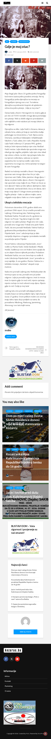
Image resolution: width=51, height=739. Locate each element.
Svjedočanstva (24, 41)
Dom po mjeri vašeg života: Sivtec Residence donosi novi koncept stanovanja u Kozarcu (24, 572)
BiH (7, 41)
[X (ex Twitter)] (11, 659)
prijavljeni (18, 392)
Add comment (34, 52)
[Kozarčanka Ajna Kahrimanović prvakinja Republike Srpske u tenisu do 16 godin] (25, 462)
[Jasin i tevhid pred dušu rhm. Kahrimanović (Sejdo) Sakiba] (25, 501)
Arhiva (7, 676)
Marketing (28, 411)
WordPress (41, 733)
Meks (27, 733)
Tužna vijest (19, 488)
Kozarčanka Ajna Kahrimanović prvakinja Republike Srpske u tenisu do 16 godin (24, 582)
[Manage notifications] (45, 734)
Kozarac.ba (19, 411)
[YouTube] (17, 659)
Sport (31, 449)
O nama (8, 691)
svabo (10, 52)
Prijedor (38, 411)
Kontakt (8, 681)
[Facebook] (6, 659)
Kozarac (13, 41)
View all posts (11, 336)
